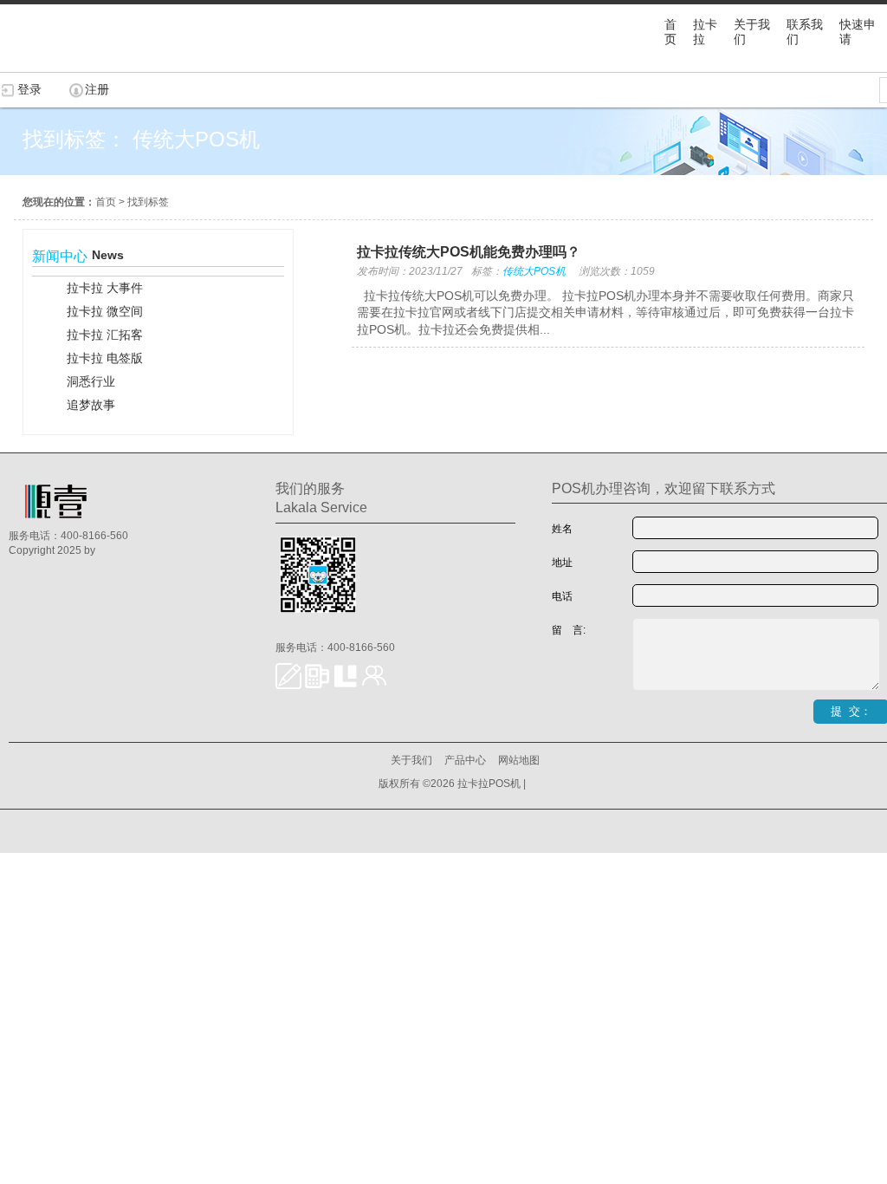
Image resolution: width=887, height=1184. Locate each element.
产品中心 (465, 760)
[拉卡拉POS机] (86, 63)
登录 (29, 89)
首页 (105, 202)
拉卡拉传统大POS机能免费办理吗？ (468, 251)
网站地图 (519, 760)
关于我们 (411, 760)
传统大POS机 (534, 271)
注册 (97, 89)
